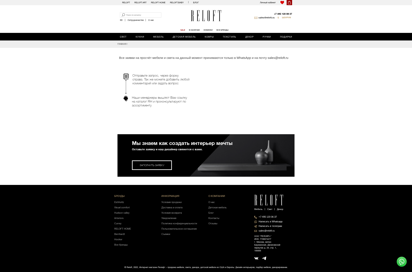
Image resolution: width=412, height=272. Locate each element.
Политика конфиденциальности (179, 223)
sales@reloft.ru (266, 17)
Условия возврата (171, 212)
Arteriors (119, 218)
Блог (196, 2)
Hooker (118, 239)
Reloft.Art (140, 2)
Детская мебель (184, 36)
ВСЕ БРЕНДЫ (222, 30)
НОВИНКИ (208, 30)
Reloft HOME (158, 2)
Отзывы (212, 223)
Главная (121, 44)
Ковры (209, 36)
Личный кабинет (268, 2)
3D (121, 20)
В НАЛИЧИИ (194, 30)
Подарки (286, 36)
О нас (151, 20)
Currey (118, 223)
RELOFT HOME (122, 228)
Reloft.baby (177, 2)
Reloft (126, 2)
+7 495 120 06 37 (283, 13)
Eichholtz (119, 202)
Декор (249, 36)
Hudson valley (122, 212)
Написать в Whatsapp (270, 221)
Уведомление (168, 218)
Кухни (140, 36)
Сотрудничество (136, 20)
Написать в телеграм (270, 226)
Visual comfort (122, 207)
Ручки (267, 36)
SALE (182, 30)
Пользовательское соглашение (179, 228)
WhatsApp (244, 57)
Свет (123, 36)
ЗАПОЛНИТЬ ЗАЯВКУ (152, 165)
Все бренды (121, 244)
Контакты (213, 218)
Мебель (158, 36)
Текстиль (229, 36)
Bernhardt (119, 234)
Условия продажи (171, 202)
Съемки (165, 234)
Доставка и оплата (172, 207)
